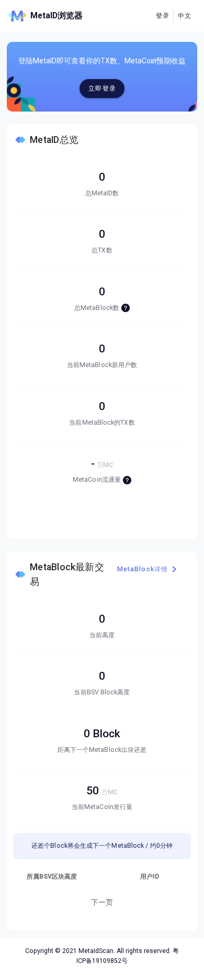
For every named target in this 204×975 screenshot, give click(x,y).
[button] (184, 15)
